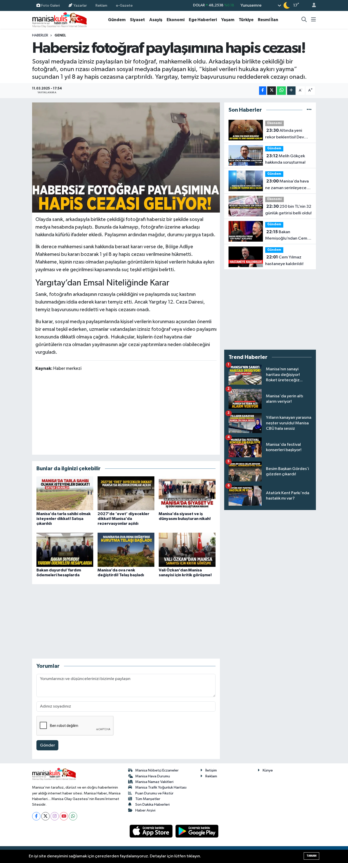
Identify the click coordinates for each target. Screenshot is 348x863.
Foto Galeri (50, 5)
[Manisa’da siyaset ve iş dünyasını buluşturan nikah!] (187, 493)
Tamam (311, 855)
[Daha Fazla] (291, 90)
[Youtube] (64, 816)
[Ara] (304, 20)
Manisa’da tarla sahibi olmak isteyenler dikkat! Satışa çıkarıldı (63, 519)
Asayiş (155, 20)
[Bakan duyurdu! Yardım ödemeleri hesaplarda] (64, 549)
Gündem (117, 20)
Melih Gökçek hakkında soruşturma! (285, 159)
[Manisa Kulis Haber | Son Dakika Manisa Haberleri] (59, 20)
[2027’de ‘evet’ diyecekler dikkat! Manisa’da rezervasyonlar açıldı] (126, 493)
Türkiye (246, 20)
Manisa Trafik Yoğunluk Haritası (160, 787)
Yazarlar (80, 5)
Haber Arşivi (145, 810)
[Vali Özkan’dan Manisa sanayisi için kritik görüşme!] (187, 549)
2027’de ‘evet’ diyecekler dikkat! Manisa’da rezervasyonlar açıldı (123, 519)
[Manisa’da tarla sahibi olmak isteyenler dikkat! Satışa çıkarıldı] (64, 493)
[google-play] (197, 831)
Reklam (101, 5)
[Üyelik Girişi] (312, 5)
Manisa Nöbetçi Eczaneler (157, 770)
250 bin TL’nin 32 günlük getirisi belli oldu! (288, 209)
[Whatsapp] (73, 816)
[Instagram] (54, 816)
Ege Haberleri (203, 20)
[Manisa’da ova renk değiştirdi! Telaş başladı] (126, 549)
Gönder (47, 745)
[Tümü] (309, 110)
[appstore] (152, 831)
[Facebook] (36, 816)
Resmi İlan (268, 20)
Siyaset (137, 20)
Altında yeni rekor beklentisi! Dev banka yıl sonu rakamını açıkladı (286, 134)
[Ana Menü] (313, 20)
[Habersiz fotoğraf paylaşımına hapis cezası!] (126, 157)
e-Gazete (124, 5)
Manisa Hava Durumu (152, 776)
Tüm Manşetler (147, 799)
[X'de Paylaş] (271, 90)
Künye (268, 770)
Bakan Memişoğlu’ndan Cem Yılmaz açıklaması (286, 236)
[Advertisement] (126, 412)
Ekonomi (175, 20)
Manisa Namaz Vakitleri (154, 782)
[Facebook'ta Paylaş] (262, 90)
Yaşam (227, 20)
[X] (45, 816)
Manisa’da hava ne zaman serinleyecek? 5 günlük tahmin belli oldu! (288, 185)
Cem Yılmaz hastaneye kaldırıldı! (284, 260)
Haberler (40, 35)
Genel (60, 35)
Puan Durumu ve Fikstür (154, 793)
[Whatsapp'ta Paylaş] (281, 90)
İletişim (211, 770)
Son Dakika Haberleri (152, 804)
